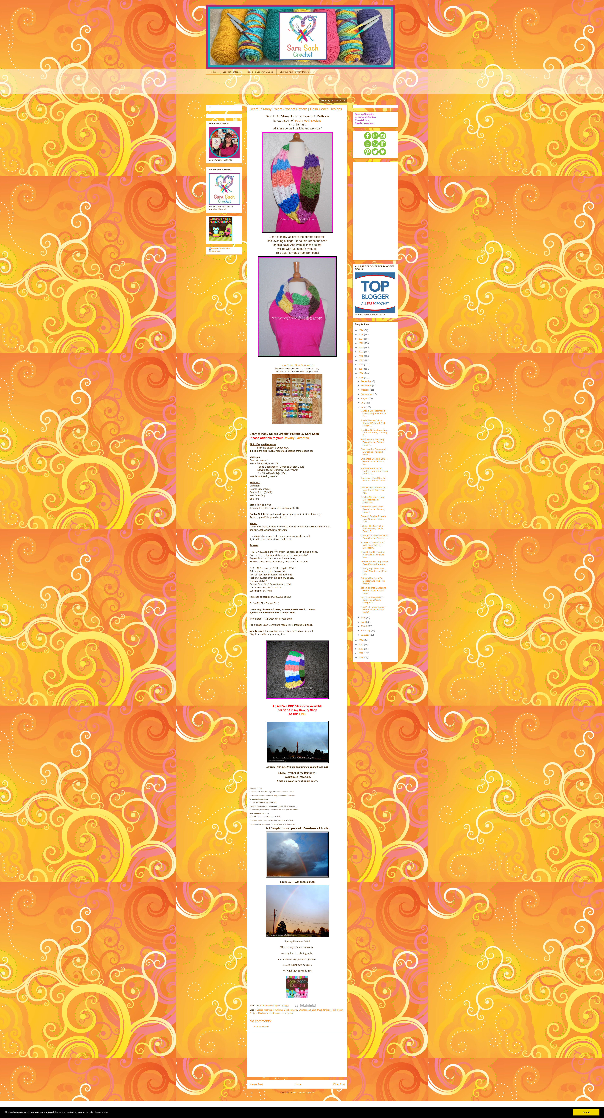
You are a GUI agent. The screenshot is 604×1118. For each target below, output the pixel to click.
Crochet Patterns (232, 72)
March (364, 626)
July (363, 402)
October (365, 390)
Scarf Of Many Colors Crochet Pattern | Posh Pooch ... (373, 423)
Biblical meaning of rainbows (270, 1010)
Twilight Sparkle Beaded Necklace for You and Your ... (372, 555)
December (366, 381)
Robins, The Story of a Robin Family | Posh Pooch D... (372, 528)
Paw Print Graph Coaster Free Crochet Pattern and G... (373, 610)
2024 (361, 338)
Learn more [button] (101, 1112)
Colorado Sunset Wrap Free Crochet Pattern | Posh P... (373, 509)
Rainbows (276, 1013)
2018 (361, 364)
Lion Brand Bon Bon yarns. (297, 365)
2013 (361, 644)
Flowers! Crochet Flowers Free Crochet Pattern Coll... (373, 519)
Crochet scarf (305, 1010)
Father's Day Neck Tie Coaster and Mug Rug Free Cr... (373, 581)
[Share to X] (308, 1005)
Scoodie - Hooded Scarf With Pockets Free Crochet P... (372, 545)
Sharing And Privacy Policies (295, 72)
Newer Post (256, 1084)
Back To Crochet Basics (260, 72)
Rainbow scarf (264, 1013)
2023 (361, 343)
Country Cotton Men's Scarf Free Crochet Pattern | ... (374, 536)
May (363, 617)
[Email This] (302, 1005)
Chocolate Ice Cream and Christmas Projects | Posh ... (373, 452)
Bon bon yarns (290, 1010)
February (366, 630)
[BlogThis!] (305, 1005)
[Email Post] (296, 1005)
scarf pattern (288, 1013)
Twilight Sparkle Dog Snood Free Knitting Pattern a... (374, 563)
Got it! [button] (586, 1112)
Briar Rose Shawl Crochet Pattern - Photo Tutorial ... (373, 481)
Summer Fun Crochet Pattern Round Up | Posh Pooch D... (374, 471)
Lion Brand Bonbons (321, 1010)
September (367, 394)
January (365, 635)
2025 (361, 334)
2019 (361, 360)
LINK (302, 714)
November (366, 385)
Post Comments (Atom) (303, 1092)
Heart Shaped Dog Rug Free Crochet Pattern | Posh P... (373, 442)
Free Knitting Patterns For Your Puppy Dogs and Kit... (373, 490)
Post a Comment (261, 1026)
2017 (361, 369)
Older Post (339, 1084)
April (363, 622)
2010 (361, 657)
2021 (361, 351)
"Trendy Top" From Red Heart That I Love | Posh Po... (374, 571)
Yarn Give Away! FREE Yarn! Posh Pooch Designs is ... (372, 600)
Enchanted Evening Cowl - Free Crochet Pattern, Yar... (374, 461)
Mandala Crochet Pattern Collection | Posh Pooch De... (373, 413)
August (365, 398)
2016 (361, 373)
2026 (361, 330)
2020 (361, 356)
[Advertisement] (263, 86)
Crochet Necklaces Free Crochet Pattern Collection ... (373, 500)
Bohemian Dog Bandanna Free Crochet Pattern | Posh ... (373, 590)
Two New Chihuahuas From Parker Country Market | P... (374, 433)
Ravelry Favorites (296, 438)
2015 (361, 377)
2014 (361, 640)
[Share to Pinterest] (314, 1005)
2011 (361, 653)
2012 (361, 648)
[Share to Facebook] (311, 1005)
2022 (361, 347)
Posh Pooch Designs (307, 120)
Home (213, 72)
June (364, 407)
